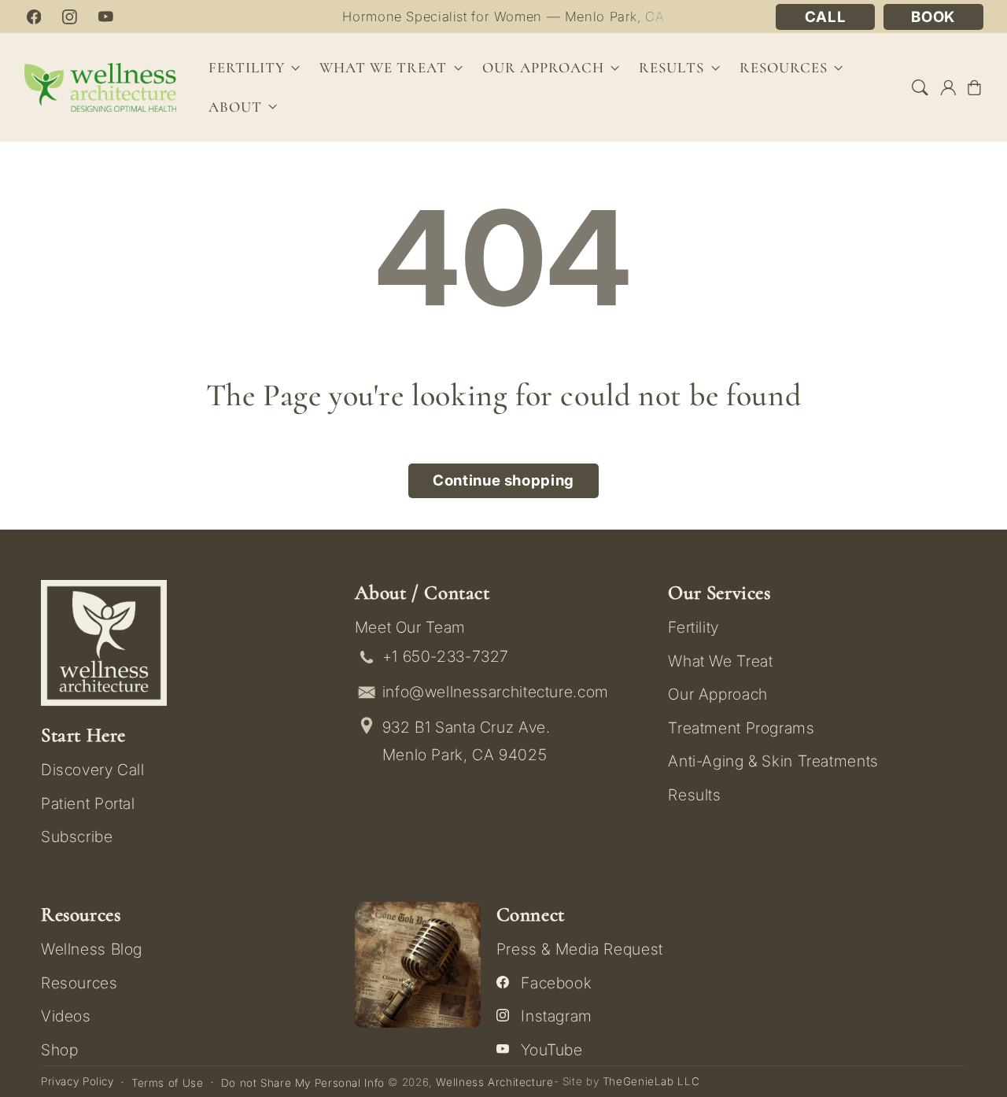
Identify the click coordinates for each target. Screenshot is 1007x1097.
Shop (60, 1049)
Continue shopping (503, 480)
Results (671, 67)
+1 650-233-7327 (445, 656)
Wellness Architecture (494, 1082)
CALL (826, 17)
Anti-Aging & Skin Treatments (773, 761)
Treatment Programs (741, 727)
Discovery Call (93, 769)
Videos (66, 1016)
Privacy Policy (77, 1081)
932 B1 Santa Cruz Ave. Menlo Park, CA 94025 (466, 741)
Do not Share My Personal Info (303, 1083)
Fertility (693, 627)
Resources (79, 982)
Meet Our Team (410, 627)
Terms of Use (167, 1083)
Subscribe (77, 836)
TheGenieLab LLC (651, 1081)
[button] (920, 87)
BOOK (933, 17)
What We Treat (720, 661)
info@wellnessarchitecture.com (495, 691)
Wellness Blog (91, 949)
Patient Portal (88, 803)
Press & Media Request (579, 949)
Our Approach (718, 694)
